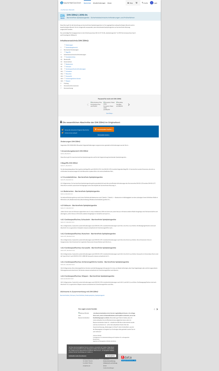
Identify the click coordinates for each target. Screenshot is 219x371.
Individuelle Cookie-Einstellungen (77, 356)
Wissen (109, 3)
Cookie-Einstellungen (108, 368)
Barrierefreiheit (64, 295)
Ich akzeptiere (111, 356)
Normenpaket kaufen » (105, 129)
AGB (105, 366)
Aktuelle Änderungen (99, 3)
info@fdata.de (86, 366)
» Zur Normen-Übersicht (67, 10)
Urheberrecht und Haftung (110, 363)
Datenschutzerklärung (109, 361)
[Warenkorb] (136, 2)
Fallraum (72, 295)
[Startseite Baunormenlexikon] (71, 2)
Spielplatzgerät (100, 295)
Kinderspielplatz (90, 295)
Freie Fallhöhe (80, 295)
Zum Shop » (109, 113)
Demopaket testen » (104, 135)
